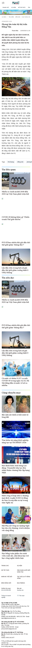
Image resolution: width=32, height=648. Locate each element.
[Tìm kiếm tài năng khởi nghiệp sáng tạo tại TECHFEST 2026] (16, 429)
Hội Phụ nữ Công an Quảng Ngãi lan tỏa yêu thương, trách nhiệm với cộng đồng (16, 528)
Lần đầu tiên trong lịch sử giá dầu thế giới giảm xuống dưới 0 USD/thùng (15, 270)
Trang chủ (5, 7)
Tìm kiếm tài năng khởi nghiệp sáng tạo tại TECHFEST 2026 (15, 441)
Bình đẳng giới (6, 583)
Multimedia (21, 583)
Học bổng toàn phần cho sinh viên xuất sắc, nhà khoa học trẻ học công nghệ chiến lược (15, 555)
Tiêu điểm (11, 17)
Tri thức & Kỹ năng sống (23, 577)
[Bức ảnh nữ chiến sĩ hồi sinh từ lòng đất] (16, 404)
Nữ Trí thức (22, 7)
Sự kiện (13, 7)
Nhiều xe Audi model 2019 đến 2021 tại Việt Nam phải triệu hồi (15, 192)
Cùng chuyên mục (11, 392)
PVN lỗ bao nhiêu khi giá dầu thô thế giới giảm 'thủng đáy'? (16, 243)
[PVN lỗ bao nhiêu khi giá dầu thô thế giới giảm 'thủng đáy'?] (16, 231)
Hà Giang (11, 162)
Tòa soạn (21, 595)
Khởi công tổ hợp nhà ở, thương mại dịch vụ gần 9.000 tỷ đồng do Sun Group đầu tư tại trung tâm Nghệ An (15, 499)
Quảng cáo (20, 590)
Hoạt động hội (26, 17)
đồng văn (20, 162)
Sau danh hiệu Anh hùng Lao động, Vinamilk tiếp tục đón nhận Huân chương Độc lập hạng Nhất (16, 469)
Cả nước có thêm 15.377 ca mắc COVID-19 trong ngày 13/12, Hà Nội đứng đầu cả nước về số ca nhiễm (15, 381)
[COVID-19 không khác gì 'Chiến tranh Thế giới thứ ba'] (16, 206)
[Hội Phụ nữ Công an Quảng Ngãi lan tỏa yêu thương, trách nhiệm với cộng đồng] (16, 515)
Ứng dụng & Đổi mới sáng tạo (23, 571)
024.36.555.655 (6, 590)
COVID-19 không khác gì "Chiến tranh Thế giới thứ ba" (15, 218)
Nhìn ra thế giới (6, 576)
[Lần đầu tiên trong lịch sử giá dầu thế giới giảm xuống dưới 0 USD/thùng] (16, 257)
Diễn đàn (17, 17)
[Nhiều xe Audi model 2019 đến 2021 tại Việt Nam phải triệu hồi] (16, 181)
